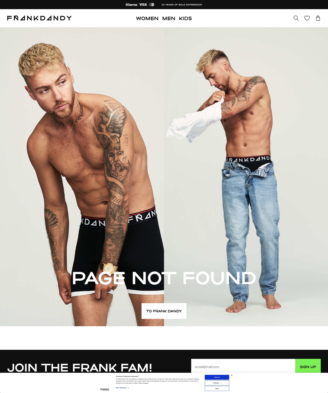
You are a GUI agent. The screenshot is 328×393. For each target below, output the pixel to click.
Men (168, 18)
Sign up (308, 367)
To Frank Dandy (164, 311)
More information (121, 387)
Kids (185, 18)
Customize (216, 383)
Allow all (217, 377)
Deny (216, 388)
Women (147, 18)
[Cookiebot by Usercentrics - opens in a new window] (104, 389)
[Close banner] (231, 375)
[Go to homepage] (39, 18)
